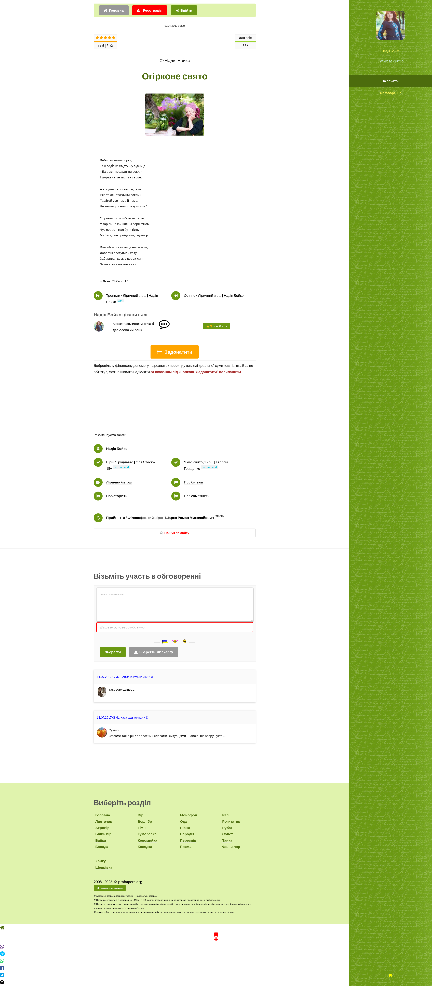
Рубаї (227, 827)
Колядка (145, 846)
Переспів (188, 840)
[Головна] (216, 927)
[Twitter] (216, 975)
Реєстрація (152, 10)
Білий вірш (105, 834)
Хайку (100, 861)
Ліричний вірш (119, 482)
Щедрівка (103, 867)
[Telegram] (216, 953)
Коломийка (147, 840)
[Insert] (165, 641)
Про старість (116, 496)
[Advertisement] (175, 408)
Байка (100, 840)
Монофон (188, 815)
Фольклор (231, 846)
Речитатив (231, 821)
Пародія (187, 834)
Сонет (227, 834)
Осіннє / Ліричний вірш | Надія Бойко (214, 295)
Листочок (103, 821)
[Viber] (216, 946)
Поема (186, 846)
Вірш (142, 815)
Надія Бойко (391, 51)
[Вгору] (216, 982)
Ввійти (186, 10)
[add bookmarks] (216, 936)
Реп (225, 815)
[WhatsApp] (216, 960)
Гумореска (147, 834)
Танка (227, 840)
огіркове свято (129, 264)
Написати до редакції (111, 888)
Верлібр (145, 821)
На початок (390, 81)
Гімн (142, 827)
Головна (116, 10)
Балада (101, 846)
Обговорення (390, 93)
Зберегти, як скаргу (156, 652)
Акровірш (104, 827)
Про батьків (193, 482)
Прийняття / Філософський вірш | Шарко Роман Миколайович (160, 517)
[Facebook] (216, 968)
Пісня (185, 827)
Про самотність (196, 496)
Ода (183, 821)
